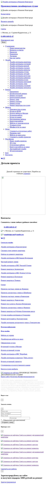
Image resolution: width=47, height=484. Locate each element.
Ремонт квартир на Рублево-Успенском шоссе (18, 311)
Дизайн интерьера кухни (19, 80)
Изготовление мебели (18, 119)
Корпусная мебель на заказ (20, 147)
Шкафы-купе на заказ (18, 127)
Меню (4, 42)
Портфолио (9, 139)
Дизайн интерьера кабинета (20, 78)
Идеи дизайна (5, 331)
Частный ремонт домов (9, 262)
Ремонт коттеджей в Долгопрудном (14, 319)
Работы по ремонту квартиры (12, 254)
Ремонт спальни (16, 101)
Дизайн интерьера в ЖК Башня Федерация (17, 258)
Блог (7, 153)
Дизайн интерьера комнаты (20, 70)
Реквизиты (14, 54)
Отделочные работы (17, 145)
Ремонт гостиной (16, 95)
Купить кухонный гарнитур (11, 361)
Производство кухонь (18, 109)
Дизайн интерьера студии (19, 72)
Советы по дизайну (7, 242)
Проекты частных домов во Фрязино (14, 289)
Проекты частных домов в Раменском (15, 296)
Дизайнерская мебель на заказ (12, 339)
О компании (9, 46)
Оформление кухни (8, 343)
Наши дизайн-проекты (18, 141)
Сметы (3, 29)
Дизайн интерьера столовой (20, 86)
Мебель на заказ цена (17, 135)
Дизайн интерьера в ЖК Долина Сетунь (16, 273)
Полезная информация (8, 327)
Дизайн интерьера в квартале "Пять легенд (17, 358)
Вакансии (13, 52)
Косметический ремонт (18, 93)
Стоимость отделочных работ (21, 131)
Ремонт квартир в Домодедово (12, 300)
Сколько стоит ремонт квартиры (13, 250)
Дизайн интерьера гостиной (20, 64)
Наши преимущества (17, 48)
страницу (26, 173)
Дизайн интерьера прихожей (20, 82)
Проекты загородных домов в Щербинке (16, 293)
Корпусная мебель (16, 121)
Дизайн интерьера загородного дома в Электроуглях (20, 322)
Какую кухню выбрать (9, 369)
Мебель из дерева (7, 335)
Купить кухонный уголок (10, 350)
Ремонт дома (14, 99)
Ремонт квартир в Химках (10, 280)
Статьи (3, 285)
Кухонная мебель (16, 115)
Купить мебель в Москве (19, 113)
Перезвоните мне (7, 40)
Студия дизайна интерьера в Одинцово (15, 315)
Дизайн (8, 60)
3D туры (13, 143)
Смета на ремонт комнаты (29, 448)
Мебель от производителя (19, 123)
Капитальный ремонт (18, 97)
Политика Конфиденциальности (22, 377)
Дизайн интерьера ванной (19, 66)
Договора (13, 56)
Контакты (9, 155)
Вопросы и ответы (17, 50)
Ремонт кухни (15, 103)
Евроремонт (14, 91)
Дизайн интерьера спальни (20, 68)
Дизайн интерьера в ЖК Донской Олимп (16, 265)
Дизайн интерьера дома (18, 84)
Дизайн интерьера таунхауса (20, 88)
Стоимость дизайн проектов (20, 137)
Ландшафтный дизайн (18, 149)
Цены (7, 129)
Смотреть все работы (9, 469)
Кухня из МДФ (15, 111)
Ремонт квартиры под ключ (20, 105)
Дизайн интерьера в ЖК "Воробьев (14, 354)
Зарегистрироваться (8, 482)
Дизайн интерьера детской (19, 74)
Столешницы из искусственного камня (15, 365)
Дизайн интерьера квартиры (20, 62)
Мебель (8, 107)
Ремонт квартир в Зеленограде (12, 269)
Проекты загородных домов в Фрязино (15, 308)
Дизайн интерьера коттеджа (20, 76)
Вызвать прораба (7, 21)
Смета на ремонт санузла (28, 444)
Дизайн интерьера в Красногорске (14, 247)
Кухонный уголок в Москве (11, 347)
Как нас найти (15, 58)
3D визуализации (16, 151)
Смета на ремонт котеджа (28, 441)
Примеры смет (15, 133)
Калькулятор (5, 14)
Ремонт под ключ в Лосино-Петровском (16, 304)
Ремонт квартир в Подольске (12, 277)
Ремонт (8, 90)
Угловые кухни (15, 125)
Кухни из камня (15, 117)
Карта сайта (5, 377)
